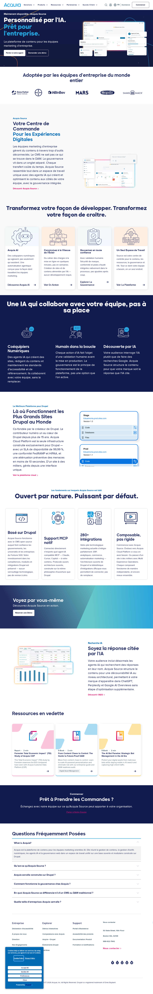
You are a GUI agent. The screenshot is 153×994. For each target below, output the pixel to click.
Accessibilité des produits (83, 934)
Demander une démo (37, 53)
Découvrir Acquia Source (25, 188)
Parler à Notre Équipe (76, 812)
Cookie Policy (19, 958)
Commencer (140, 5)
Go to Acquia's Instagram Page (122, 962)
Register (110, 4)
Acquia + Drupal (48, 939)
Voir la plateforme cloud (24, 475)
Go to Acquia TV (132, 962)
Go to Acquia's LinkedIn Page (127, 962)
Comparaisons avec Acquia (53, 934)
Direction (15, 939)
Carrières (46, 950)
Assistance (126, 5)
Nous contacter (111, 948)
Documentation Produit (82, 939)
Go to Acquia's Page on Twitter (117, 962)
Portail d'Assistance (80, 929)
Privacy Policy (30, 958)
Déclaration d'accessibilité (22, 929)
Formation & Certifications (83, 945)
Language (117, 4)
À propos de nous (19, 934)
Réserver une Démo (23, 613)
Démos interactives (50, 929)
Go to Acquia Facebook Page (113, 962)
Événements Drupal (50, 945)
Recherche (106, 4)
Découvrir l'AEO (95, 694)
